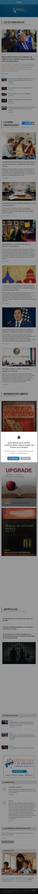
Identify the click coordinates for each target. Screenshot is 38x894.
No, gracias (25, 458)
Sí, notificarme (13, 458)
